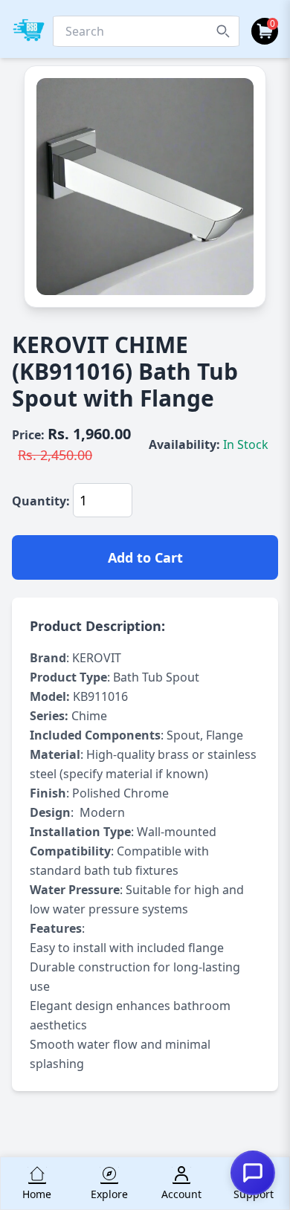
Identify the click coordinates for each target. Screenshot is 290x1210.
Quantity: (41, 501)
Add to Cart (145, 557)
